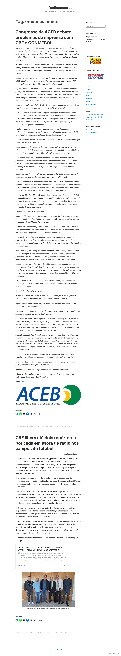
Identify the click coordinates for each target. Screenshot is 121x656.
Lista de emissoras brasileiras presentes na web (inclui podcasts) (95, 117)
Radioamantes (60, 8)
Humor (88, 96)
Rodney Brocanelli (22, 426)
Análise (88, 90)
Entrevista (89, 93)
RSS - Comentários (92, 132)
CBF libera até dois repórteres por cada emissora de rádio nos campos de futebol (47, 443)
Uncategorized (91, 104)
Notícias (33, 426)
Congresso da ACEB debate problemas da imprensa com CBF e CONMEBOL (44, 37)
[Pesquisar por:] (96, 26)
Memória (89, 99)
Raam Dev (60, 650)
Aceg (22, 382)
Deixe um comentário (46, 426)
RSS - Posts (89, 129)
